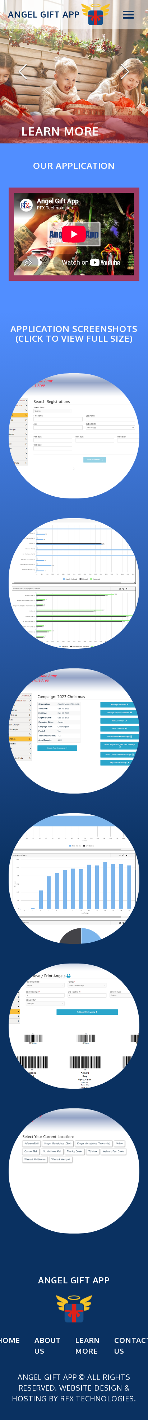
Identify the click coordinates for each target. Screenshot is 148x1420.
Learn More (87, 1345)
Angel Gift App (44, 14)
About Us (47, 1345)
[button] (125, 14)
